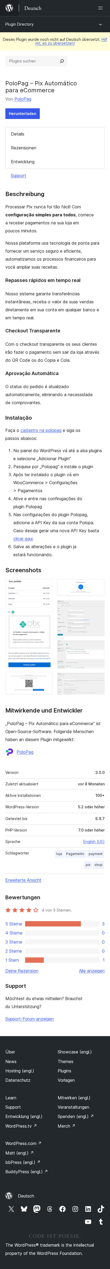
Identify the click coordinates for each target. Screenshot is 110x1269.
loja (59, 854)
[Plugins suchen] (62, 61)
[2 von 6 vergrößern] (45, 679)
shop (99, 865)
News (11, 1061)
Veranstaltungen (73, 1107)
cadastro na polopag (41, 430)
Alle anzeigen (92, 970)
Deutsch (26, 1196)
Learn (10, 1097)
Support (18, 175)
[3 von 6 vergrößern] (97, 586)
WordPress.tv (21, 1126)
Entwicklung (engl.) (23, 1116)
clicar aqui (23, 538)
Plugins (64, 1070)
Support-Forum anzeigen (29, 1018)
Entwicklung (22, 161)
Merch (67, 1126)
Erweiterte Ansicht (23, 880)
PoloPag (22, 99)
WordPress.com (23, 1143)
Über (10, 1052)
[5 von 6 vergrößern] (97, 647)
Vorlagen (66, 1080)
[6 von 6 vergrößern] (97, 680)
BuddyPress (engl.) (26, 1171)
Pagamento (75, 854)
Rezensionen (23, 147)
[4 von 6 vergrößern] (97, 607)
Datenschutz (17, 1080)
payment (96, 854)
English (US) (94, 841)
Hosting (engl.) (19, 1070)
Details (17, 134)
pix (88, 865)
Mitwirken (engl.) (74, 1097)
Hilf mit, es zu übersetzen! (71, 41)
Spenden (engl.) (76, 1116)
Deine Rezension (21, 970)
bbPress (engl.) (23, 1162)
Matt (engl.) (19, 1153)
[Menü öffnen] (101, 8)
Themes (65, 1061)
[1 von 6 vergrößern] (45, 586)
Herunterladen (22, 113)
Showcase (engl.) (75, 1052)
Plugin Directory (19, 24)
